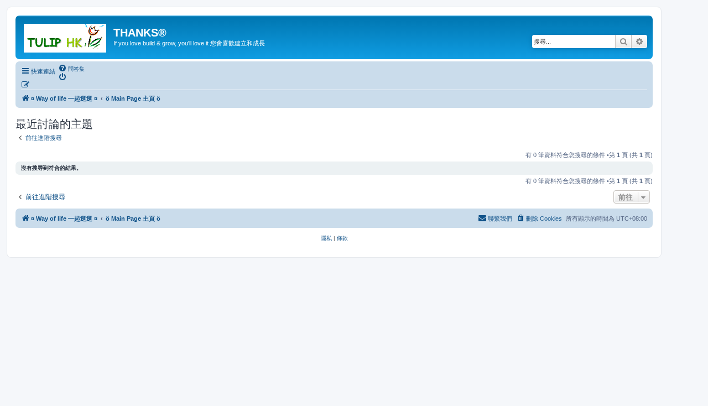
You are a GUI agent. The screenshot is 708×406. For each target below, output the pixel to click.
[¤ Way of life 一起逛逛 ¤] (65, 36)
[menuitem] (71, 68)
